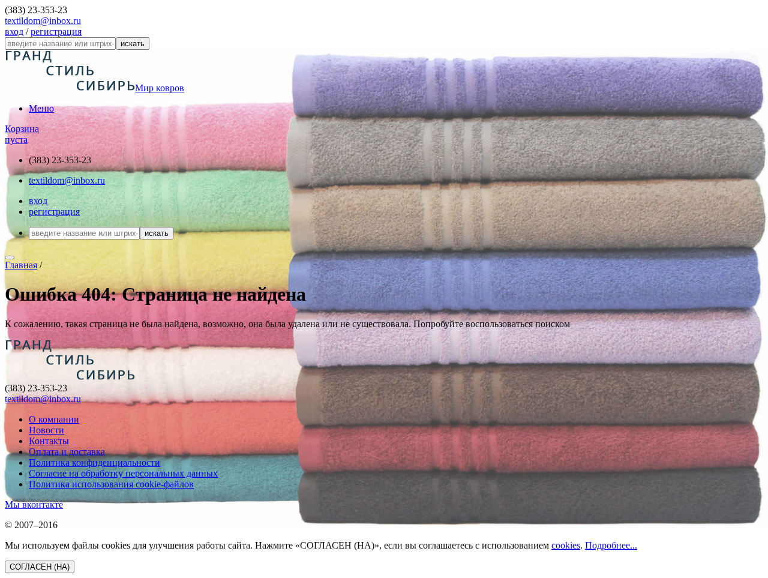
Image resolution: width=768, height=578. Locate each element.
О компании (54, 419)
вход (14, 31)
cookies (565, 545)
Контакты (49, 441)
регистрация (56, 31)
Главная (21, 265)
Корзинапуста (22, 134)
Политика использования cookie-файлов (111, 484)
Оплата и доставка (67, 452)
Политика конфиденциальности (94, 462)
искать (133, 43)
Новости (46, 430)
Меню (41, 108)
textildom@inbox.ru (43, 21)
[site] (70, 377)
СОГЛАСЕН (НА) (40, 566)
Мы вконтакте (34, 504)
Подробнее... (611, 545)
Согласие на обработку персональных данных (123, 473)
